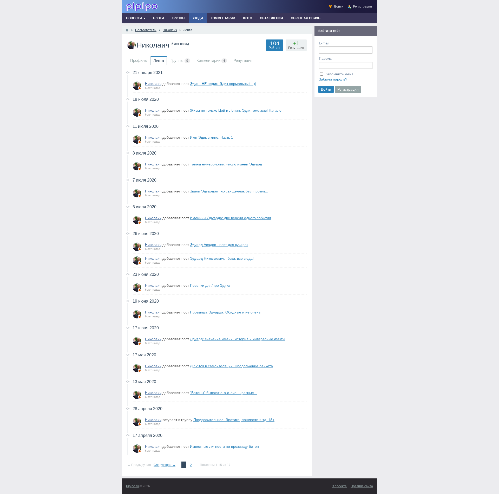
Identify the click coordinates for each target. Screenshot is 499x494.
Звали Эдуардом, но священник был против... (229, 191)
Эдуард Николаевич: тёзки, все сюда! (222, 258)
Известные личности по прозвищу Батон (224, 446)
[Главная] (127, 30)
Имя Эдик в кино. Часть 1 (211, 137)
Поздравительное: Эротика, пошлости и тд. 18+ (233, 420)
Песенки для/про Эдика (210, 285)
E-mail (324, 43)
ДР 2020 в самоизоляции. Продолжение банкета (231, 366)
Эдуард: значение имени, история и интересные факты (237, 339)
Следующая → (164, 465)
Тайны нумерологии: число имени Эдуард (226, 164)
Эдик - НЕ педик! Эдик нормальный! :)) (223, 84)
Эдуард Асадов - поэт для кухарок (219, 245)
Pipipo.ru (132, 486)
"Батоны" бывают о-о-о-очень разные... (223, 393)
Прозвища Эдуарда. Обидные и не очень (225, 312)
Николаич (153, 84)
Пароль (325, 58)
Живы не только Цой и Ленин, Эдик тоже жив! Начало (235, 110)
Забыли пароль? (333, 79)
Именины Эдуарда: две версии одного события (230, 218)
